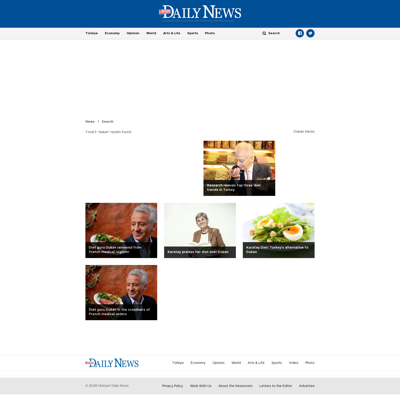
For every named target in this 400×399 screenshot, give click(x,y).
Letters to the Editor (275, 386)
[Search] (264, 33)
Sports (192, 33)
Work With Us (200, 386)
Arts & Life (171, 33)
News (90, 121)
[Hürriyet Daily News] (200, 13)
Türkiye (91, 33)
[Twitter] (310, 33)
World (151, 33)
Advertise (307, 386)
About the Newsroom (235, 386)
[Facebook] (300, 33)
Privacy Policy (172, 386)
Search (107, 121)
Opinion (133, 33)
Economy (112, 33)
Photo (210, 33)
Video (293, 363)
